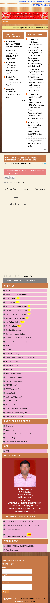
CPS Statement (11, 401)
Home (25, 189)
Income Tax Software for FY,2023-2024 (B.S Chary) (13, 93)
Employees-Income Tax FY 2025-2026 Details (35, 143)
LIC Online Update (13, 322)
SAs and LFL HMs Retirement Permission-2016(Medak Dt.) (21, 159)
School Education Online (15, 334)
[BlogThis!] (8, 177)
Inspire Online (11, 369)
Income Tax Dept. (12, 361)
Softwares (9, 426)
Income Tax (10, 430)
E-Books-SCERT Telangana (16, 314)
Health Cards (10, 393)
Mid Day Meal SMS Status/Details (19, 338)
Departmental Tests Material (16, 442)
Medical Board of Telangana (16, 413)
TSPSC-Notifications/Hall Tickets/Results (21, 357)
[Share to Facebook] (13, 177)
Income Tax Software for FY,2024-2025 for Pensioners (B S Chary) (12, 67)
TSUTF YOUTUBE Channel (16, 310)
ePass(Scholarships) (13, 353)
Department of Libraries (14, 416)
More (23, 100)
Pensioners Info (11, 405)
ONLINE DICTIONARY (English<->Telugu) (22, 525)
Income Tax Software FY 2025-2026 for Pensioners (14, 44)
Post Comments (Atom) (24, 276)
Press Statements (12, 550)
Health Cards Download (15, 377)
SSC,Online (10, 350)
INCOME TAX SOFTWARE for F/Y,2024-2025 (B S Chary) (13, 81)
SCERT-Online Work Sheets (16, 306)
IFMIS (8, 346)
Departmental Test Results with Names (20, 434)
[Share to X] (10, 177)
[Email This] (5, 177)
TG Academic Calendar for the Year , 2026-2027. (35, 125)
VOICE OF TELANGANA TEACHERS (20, 546)
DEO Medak (10, 302)
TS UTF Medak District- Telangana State (32, 598)
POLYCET (10, 290)
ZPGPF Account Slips (14, 389)
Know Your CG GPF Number (16, 294)
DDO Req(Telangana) (14, 397)
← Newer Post (10, 189)
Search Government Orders (16, 537)
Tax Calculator (11, 326)
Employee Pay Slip (13, 365)
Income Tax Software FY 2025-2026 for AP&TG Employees (13, 54)
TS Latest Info (18, 182)
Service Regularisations (14, 438)
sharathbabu (30, 601)
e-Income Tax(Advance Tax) (16, 342)
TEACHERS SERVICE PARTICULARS (20, 521)
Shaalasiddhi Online (13, 330)
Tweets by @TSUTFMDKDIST (13, 560)
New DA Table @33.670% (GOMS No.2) (35, 134)
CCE (7, 451)
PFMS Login (10, 298)
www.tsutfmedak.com (22, 163)
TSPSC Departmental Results (17, 409)
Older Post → (39, 189)
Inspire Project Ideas (13, 373)
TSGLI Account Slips (14, 381)
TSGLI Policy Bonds (13, 385)
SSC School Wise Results (15, 318)
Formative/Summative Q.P (15, 529)
